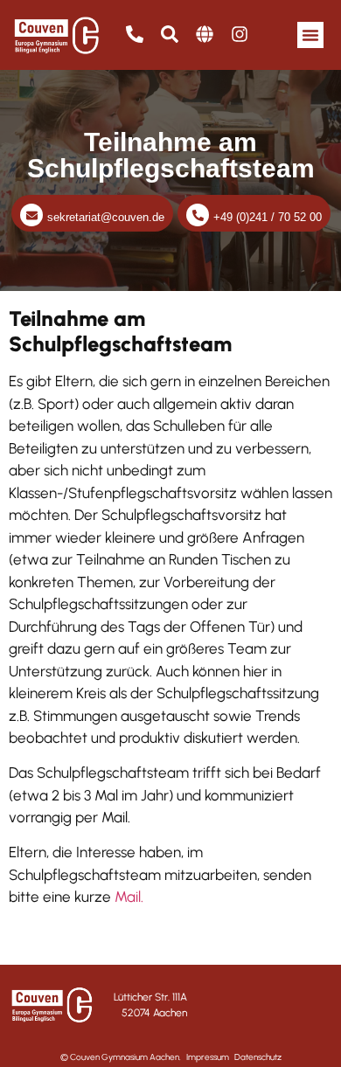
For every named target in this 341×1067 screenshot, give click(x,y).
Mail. (129, 896)
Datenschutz (258, 1057)
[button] (310, 35)
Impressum (207, 1057)
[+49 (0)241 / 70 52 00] (197, 215)
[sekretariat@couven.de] (31, 215)
